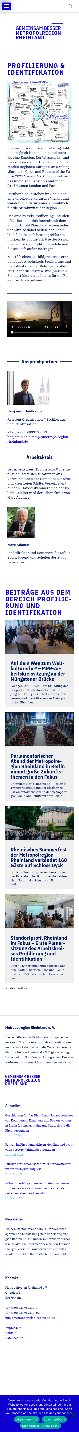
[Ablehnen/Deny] (71, 1414)
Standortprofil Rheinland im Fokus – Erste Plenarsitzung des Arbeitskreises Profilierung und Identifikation (39, 948)
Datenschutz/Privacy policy (40, 1425)
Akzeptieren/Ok (27, 1419)
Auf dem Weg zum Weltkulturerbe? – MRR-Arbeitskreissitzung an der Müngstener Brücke (38, 671)
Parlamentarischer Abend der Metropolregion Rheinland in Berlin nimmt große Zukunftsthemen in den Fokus (38, 766)
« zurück (10, 988)
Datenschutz (14, 1338)
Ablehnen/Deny (54, 1419)
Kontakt (10, 1333)
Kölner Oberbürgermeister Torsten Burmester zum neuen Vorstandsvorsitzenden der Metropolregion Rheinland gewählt (37, 1188)
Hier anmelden (59, 1254)
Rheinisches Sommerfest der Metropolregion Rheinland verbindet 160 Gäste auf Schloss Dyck (39, 857)
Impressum (13, 1328)
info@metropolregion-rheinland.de (30, 1318)
